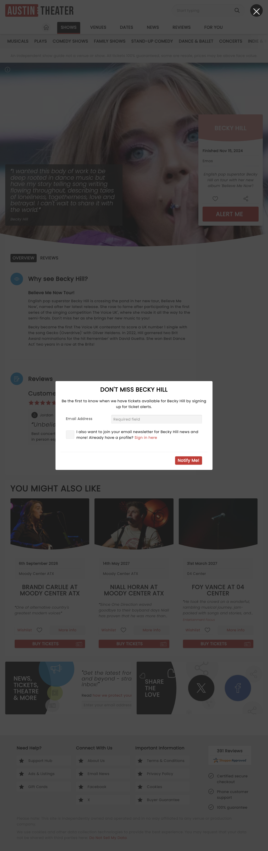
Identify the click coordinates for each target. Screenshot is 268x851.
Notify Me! (188, 460)
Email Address (79, 418)
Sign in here (146, 437)
